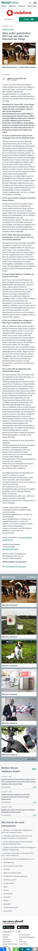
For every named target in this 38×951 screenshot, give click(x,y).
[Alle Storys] (19, 15)
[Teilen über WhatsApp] (16, 949)
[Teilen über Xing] (22, 949)
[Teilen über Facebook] (3, 949)
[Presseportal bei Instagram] (18, 931)
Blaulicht (12, 6)
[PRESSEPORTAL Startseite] (10, 3)
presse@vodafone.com (10, 549)
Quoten (6, 890)
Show (6, 887)
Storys (3, 6)
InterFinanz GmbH (10, 880)
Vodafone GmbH (8, 29)
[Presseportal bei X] (15, 932)
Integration (7, 904)
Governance (8, 911)
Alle (34, 769)
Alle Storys (8, 19)
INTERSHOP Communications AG (15, 876)
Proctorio (7, 869)
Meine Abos (32, 6)
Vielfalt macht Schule (11, 907)
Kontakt (5, 937)
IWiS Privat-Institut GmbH (12, 873)
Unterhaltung (8, 894)
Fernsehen (7, 897)
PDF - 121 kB (16, 79)
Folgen (26, 19)
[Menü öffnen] (35, 3)
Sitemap (5, 946)
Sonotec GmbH (9, 883)
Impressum (6, 935)
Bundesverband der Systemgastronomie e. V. (19, 859)
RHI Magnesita (9, 862)
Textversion (23, 942)
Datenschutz (7, 942)
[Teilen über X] (9, 949)
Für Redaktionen (24, 935)
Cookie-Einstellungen (10, 944)
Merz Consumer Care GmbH (13, 866)
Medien (6, 900)
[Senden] (35, 949)
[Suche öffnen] (30, 3)
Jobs (20, 939)
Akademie (6, 939)
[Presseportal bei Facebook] (13, 932)
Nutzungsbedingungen (27, 937)
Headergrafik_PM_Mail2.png (16, 566)
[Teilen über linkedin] (28, 949)
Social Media (23, 944)
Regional (21, 6)
